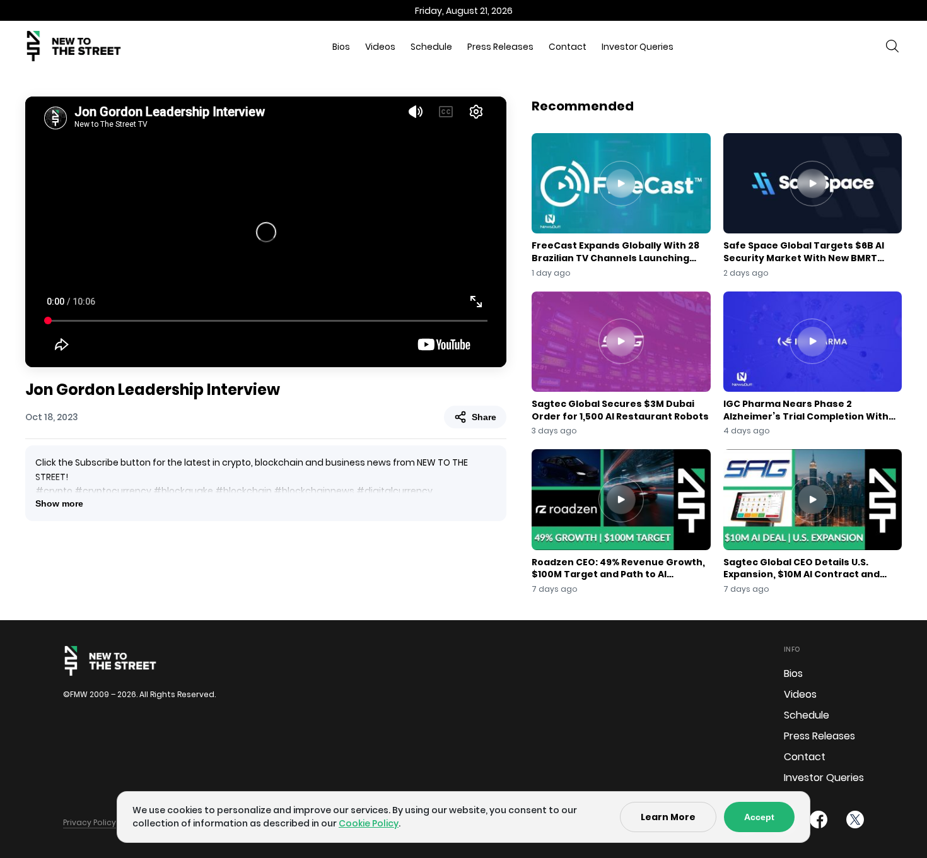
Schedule (431, 46)
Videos (380, 46)
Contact (567, 46)
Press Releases (500, 46)
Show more (59, 503)
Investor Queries (637, 46)
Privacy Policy (89, 822)
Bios (341, 46)
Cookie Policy (369, 823)
